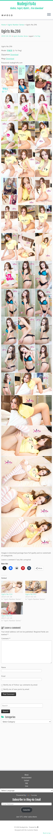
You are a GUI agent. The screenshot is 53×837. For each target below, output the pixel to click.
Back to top (47, 833)
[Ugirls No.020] (12, 608)
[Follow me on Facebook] (8, 15)
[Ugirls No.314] (12, 587)
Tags (26, 786)
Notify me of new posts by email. (16, 689)
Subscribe (26, 810)
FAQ (26, 783)
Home (3, 24)
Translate (34, 795)
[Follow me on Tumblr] (10, 15)
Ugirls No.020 (6, 615)
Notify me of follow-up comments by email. (20, 685)
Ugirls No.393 (30, 594)
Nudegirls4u (26, 4)
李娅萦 (9, 50)
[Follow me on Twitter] (5, 15)
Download (14, 54)
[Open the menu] (49, 14)
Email (3, 676)
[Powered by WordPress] (38, 827)
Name (3, 667)
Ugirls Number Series (16, 24)
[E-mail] (3, 15)
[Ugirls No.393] (36, 587)
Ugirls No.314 (6, 594)
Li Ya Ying (37, 36)
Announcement (26, 777)
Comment (5, 638)
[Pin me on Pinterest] (12, 15)
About (26, 775)
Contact (26, 780)
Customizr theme (32, 830)
